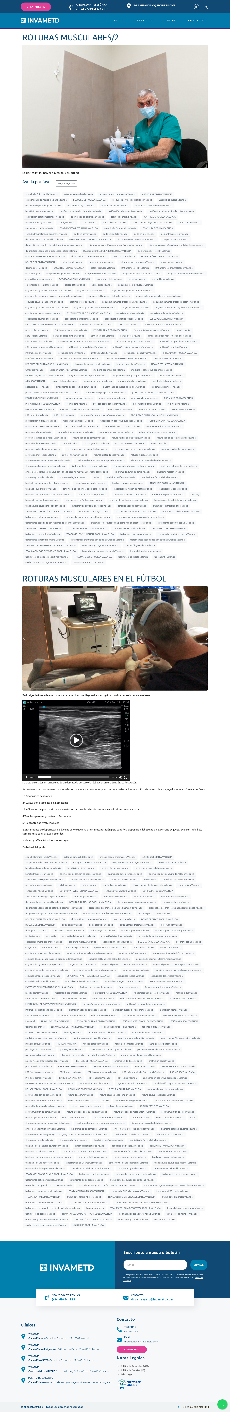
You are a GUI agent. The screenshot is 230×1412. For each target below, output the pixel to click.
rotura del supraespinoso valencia (116, 432)
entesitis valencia (137, 279)
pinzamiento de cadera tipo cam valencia (76, 387)
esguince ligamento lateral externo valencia (46, 307)
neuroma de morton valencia (98, 381)
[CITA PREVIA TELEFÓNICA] (71, 7)
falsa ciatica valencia (129, 324)
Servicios (145, 20)
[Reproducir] (26, 777)
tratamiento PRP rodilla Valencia (129, 528)
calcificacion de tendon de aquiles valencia (80, 211)
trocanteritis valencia (164, 557)
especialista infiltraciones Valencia (81, 319)
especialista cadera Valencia (130, 313)
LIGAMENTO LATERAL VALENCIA (167, 364)
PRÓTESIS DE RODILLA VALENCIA (41, 398)
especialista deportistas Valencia (167, 313)
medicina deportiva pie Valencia (109, 370)
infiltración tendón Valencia (71, 353)
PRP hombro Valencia (178, 404)
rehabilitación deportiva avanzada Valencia (121, 421)
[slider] (73, 777)
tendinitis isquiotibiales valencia (127, 483)
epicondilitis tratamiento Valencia (41, 285)
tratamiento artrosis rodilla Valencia (170, 506)
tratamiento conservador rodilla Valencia (136, 511)
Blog (171, 20)
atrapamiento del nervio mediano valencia (46, 200)
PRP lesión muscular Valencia (39, 409)
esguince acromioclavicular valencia (135, 285)
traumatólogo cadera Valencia (140, 545)
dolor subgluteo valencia (103, 268)
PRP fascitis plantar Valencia (147, 404)
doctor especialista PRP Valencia (154, 251)
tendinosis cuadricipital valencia (40, 489)
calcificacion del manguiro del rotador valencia (171, 211)
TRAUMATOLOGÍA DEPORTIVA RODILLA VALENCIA (50, 545)
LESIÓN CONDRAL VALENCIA (39, 358)
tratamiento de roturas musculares (179, 1174)
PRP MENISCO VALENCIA (120, 409)
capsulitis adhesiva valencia (124, 217)
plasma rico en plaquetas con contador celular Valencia (52, 392)
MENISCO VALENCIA (35, 381)
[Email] (119, 1339)
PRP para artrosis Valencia (152, 409)
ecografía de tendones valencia (100, 273)
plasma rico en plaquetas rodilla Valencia (106, 392)
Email (127, 1337)
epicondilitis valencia (75, 285)
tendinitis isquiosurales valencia (90, 483)
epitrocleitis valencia (102, 285)
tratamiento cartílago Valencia (94, 511)
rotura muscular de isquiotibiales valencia (87, 449)
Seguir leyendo (66, 183)
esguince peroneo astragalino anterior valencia (179, 307)
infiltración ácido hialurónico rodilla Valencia (169, 336)
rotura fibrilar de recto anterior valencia (176, 438)
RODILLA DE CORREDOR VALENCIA (42, 426)
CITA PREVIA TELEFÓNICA (91, 4)
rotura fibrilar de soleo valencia (40, 443)
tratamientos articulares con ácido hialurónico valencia (97, 539)
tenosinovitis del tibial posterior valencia (91, 506)
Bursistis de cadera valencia (172, 200)
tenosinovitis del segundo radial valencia (45, 506)
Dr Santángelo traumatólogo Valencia (174, 268)
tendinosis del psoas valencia (173, 489)
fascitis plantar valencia (36, 330)
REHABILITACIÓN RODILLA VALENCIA (167, 421)
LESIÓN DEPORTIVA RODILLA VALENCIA (79, 358)
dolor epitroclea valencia (101, 262)
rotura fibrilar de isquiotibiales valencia (131, 438)
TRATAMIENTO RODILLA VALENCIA (168, 528)
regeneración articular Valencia (78, 421)
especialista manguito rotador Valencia (124, 319)
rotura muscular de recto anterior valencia (134, 449)
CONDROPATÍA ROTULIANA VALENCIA (79, 228)
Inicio (119, 20)
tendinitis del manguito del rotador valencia (46, 483)
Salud (192, 1117)
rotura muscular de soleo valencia (177, 449)
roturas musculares (140, 1117)
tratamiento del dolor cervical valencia (181, 511)
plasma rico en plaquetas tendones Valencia (153, 392)
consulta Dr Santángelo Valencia (120, 228)
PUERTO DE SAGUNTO (40, 1377)
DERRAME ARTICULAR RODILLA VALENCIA (90, 239)
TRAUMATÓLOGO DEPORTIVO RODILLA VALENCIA (50, 551)
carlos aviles (150, 879)
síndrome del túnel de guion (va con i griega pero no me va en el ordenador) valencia (66, 472)
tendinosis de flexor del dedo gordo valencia (85, 489)
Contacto (196, 20)
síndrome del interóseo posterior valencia (133, 466)
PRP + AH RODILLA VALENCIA (178, 398)
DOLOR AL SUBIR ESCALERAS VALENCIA (45, 256)
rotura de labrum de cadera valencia (122, 426)
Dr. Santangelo (32, 273)
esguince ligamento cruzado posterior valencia (176, 302)
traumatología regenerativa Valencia (100, 545)
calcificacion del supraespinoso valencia (44, 217)
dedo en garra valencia (85, 234)
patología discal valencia (37, 387)
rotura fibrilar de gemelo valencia (89, 438)
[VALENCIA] (23, 1336)
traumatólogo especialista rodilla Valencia (103, 551)
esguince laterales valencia (83, 302)
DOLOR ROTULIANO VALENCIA (69, 268)
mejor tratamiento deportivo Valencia (88, 375)
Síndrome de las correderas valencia (89, 466)
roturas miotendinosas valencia (109, 455)
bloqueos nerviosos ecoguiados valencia (132, 200)
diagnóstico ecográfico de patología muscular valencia (115, 245)
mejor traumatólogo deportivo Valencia (132, 375)
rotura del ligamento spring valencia (75, 432)
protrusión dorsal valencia (112, 398)
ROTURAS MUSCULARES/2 (70, 37)
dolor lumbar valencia (171, 262)
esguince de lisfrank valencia (91, 290)
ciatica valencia (89, 222)
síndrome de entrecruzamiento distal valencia (47, 460)
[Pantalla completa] (125, 777)
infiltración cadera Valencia (38, 341)
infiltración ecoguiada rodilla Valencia (43, 347)
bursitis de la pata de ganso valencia (43, 205)
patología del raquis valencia (167, 381)
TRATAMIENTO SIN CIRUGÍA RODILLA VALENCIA (90, 534)
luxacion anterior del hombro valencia (68, 370)
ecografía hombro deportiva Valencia (186, 273)
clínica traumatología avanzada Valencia (152, 222)
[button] (76, 740)
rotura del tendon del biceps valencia (157, 432)
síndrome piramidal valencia (39, 477)
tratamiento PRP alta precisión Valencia (87, 528)
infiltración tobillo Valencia (104, 353)
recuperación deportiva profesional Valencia (102, 415)
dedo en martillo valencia (115, 234)
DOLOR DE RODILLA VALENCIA (40, 262)
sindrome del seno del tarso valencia (179, 466)
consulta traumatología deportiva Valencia (46, 234)
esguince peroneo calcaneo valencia (42, 313)
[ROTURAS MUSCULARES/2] (115, 106)
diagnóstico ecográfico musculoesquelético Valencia (51, 251)
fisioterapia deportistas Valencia (71, 330)
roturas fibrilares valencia (74, 455)
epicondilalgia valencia (163, 279)
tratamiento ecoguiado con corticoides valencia (140, 517)
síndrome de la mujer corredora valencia (45, 466)
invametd (30, 1021)
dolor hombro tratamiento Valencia (137, 262)
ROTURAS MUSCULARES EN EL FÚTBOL (94, 578)
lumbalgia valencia (34, 370)
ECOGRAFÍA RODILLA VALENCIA (74, 279)
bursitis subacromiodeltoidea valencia (153, 205)
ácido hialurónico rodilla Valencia (41, 194)
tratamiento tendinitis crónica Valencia (176, 534)
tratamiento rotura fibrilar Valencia (42, 534)
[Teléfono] (119, 1329)
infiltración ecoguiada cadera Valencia (134, 341)
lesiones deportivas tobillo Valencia (92, 364)
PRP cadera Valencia (77, 404)
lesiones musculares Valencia (131, 364)
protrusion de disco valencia (79, 398)
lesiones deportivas (35, 1027)
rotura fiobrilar (70, 443)
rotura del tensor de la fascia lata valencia (45, 438)
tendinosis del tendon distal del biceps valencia (48, 494)
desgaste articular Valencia (176, 239)
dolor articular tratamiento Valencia (88, 256)
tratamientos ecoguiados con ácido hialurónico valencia (157, 539)
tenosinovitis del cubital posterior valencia (175, 500)
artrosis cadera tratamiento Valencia (118, 194)
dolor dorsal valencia (72, 262)
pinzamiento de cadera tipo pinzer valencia (124, 387)
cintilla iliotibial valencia (114, 222)
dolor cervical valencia (124, 256)
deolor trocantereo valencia (174, 234)
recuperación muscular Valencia (40, 421)
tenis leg (195, 494)
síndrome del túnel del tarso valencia (133, 472)
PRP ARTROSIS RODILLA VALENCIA (42, 404)
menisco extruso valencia (171, 375)
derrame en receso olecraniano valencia (137, 239)
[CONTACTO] (125, 1297)
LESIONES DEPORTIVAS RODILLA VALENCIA (47, 364)
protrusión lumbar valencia (144, 398)
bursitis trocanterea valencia (39, 211)
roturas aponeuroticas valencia (40, 455)
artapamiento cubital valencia (78, 194)
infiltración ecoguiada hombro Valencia (179, 341)
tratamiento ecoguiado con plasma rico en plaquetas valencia (121, 523)
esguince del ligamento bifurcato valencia (132, 290)
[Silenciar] (120, 777)
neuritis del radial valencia (64, 381)
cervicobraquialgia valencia (38, 222)
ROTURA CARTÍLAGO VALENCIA (82, 426)
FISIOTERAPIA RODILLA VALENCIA (110, 330)
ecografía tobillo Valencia (109, 279)
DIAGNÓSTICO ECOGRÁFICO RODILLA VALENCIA (107, 251)
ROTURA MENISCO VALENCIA (130, 443)
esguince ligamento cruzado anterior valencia (124, 302)
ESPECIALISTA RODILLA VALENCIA (166, 319)
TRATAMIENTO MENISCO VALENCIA (43, 528)
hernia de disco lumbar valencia (68, 336)
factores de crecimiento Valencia (96, 324)
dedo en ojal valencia (144, 234)
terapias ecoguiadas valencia (132, 506)
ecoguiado (30, 947)
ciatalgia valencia (67, 222)
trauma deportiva (95, 1208)
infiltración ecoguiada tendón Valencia (87, 347)
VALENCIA (33, 1333)
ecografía (51, 936)
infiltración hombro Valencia (173, 347)
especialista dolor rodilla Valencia (41, 319)
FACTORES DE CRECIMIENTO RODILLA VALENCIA (49, 324)
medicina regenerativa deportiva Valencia (151, 370)
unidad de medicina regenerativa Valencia (45, 562)
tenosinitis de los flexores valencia (42, 500)
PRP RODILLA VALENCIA (183, 409)
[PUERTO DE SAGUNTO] (23, 1380)
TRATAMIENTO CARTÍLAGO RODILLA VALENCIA (49, 511)
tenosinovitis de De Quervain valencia (84, 500)
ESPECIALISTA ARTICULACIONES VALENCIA (88, 313)
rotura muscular (159, 443)
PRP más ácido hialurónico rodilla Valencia (81, 409)
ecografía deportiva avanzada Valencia (142, 273)
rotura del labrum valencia (38, 432)
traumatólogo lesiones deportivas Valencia (46, 557)
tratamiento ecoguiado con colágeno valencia (88, 517)
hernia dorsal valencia (131, 336)
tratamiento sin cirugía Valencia (135, 534)
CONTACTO (137, 1295)
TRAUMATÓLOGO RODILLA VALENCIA (93, 557)
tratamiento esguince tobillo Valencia (176, 523)
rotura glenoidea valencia (96, 443)
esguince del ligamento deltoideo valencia (109, 296)
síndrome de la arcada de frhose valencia (151, 460)
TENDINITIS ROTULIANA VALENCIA (167, 483)
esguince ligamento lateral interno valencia (95, 307)
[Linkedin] (196, 6)
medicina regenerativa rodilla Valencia (44, 375)
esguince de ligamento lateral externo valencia (48, 290)
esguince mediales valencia (136, 307)
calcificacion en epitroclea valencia (87, 217)
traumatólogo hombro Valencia (145, 551)
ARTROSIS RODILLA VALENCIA (157, 194)
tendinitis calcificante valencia (120, 477)
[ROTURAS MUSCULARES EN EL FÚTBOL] (115, 638)
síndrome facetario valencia (170, 472)
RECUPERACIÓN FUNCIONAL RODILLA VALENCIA (154, 415)
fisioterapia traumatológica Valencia (151, 330)
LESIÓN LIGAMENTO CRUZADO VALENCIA (126, 358)
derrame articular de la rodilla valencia (44, 239)
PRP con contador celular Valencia (110, 404)
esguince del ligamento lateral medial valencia (158, 296)
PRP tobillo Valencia (64, 415)
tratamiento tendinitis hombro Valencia (44, 539)
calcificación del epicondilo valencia (125, 211)
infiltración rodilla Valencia (38, 353)
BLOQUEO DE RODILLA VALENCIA (89, 200)
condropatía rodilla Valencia (39, 228)
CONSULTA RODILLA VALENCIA (158, 228)
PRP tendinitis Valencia (36, 415)
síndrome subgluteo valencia (73, 477)
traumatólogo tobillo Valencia (133, 557)
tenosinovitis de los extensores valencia (128, 500)
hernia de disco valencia (102, 336)
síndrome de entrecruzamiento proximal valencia (101, 460)
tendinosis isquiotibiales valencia (168, 494)
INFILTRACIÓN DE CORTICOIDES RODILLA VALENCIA (83, 341)
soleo (97, 477)
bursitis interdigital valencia (81, 205)
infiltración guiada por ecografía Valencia (133, 347)
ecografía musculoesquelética (117, 942)
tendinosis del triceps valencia (92, 494)
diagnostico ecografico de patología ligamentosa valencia (53, 245)
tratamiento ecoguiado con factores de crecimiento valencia (54, 523)
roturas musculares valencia (144, 455)
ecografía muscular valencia (39, 279)
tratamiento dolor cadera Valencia (42, 517)
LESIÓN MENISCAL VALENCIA (168, 358)
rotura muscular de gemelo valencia (42, 449)
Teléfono (130, 1326)
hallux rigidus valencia (36, 336)
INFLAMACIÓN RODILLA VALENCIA (180, 353)
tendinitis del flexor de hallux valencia (160, 477)
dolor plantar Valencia (36, 268)
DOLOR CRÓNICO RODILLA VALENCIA (159, 256)
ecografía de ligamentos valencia (62, 273)
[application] (76, 740)
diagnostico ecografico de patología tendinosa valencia (176, 245)
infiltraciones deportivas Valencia (140, 353)
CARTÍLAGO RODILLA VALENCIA (160, 217)
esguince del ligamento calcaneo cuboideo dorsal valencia (53, 296)
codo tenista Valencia (189, 222)
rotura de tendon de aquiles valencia (164, 426)
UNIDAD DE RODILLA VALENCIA (88, 562)
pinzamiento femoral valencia (166, 387)
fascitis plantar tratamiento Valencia (163, 324)
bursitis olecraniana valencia (114, 205)
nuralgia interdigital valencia (132, 381)
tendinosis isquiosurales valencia (130, 494)
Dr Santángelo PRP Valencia (135, 268)
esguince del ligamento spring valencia (44, 302)
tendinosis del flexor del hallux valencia (133, 489)
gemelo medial (183, 330)
